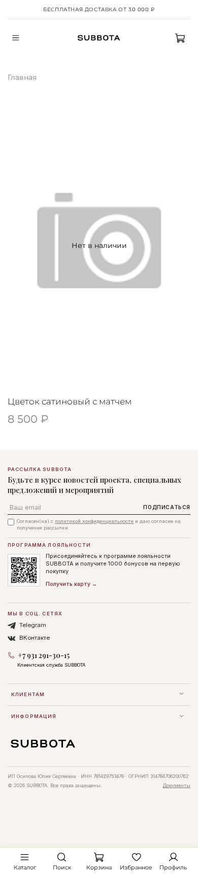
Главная (22, 77)
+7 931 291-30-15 (44, 655)
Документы (176, 785)
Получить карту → (71, 584)
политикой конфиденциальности (94, 521)
